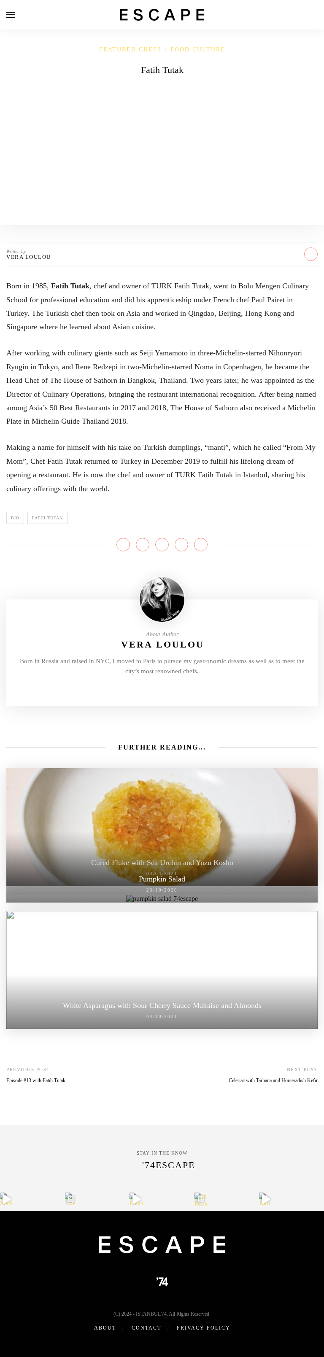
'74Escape (168, 1165)
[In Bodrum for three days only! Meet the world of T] (201, 1199)
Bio (15, 518)
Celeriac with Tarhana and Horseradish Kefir (273, 1080)
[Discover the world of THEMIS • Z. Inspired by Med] (136, 1199)
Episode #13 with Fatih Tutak (35, 1080)
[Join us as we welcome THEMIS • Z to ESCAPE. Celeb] (265, 1199)
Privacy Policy (203, 1328)
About (105, 1328)
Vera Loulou (28, 257)
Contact (146, 1328)
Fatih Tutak (47, 518)
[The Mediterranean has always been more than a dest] (71, 1199)
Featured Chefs (130, 49)
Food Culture (197, 49)
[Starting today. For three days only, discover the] (6, 1199)
